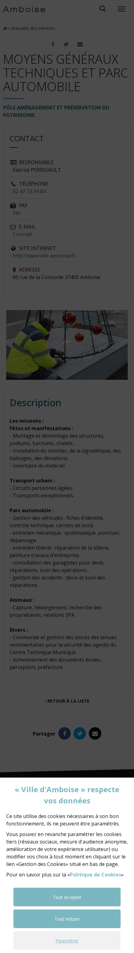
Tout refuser (67, 919)
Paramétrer (67, 941)
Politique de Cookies (95, 874)
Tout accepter (67, 897)
